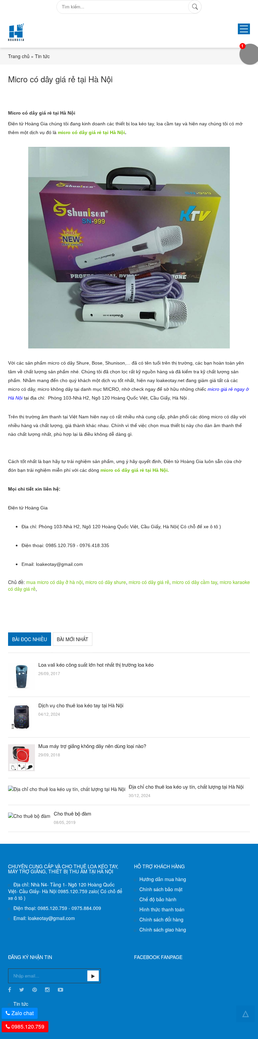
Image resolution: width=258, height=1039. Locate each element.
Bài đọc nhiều (29, 639)
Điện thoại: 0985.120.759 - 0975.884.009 (57, 908)
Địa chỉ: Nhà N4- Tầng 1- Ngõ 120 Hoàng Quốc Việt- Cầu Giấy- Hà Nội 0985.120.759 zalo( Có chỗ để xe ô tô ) (65, 891)
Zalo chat (22, 1013)
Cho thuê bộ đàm (72, 813)
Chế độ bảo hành (157, 899)
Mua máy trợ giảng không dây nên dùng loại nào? (92, 746)
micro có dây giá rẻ (149, 582)
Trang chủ (19, 56)
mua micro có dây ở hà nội (54, 582)
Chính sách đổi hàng (161, 919)
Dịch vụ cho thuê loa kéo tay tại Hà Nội (80, 705)
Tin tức (42, 56)
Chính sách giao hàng (162, 929)
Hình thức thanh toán (161, 909)
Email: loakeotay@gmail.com (44, 918)
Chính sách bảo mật (160, 889)
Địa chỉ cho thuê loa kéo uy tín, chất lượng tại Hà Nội (186, 786)
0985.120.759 (27, 1026)
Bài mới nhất (72, 639)
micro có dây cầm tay (194, 582)
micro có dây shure (105, 582)
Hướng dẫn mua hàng (162, 879)
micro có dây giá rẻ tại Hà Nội (91, 132)
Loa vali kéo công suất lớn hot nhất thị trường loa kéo (96, 664)
